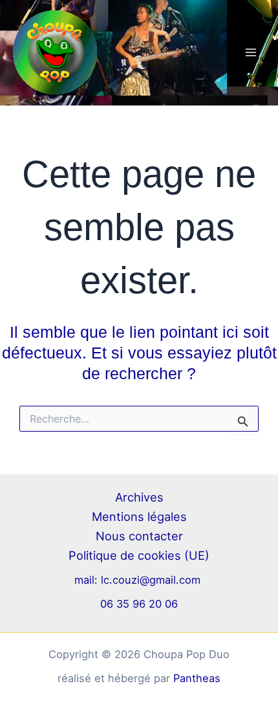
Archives (139, 497)
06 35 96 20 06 (139, 603)
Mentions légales (139, 516)
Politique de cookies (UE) (139, 555)
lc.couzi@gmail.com (152, 579)
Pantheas (196, 678)
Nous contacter (139, 536)
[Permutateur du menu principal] (250, 52)
